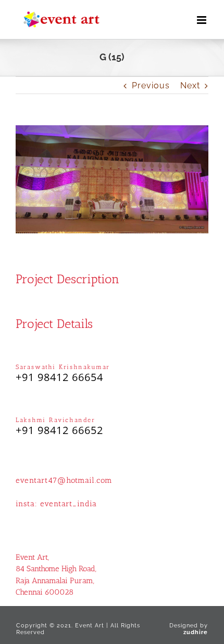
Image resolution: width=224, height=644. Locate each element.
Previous (151, 85)
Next (190, 85)
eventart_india (68, 503)
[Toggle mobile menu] (202, 20)
